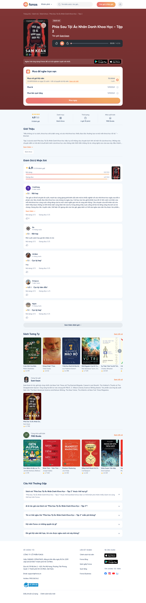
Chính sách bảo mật (47, 594)
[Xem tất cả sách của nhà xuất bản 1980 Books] (26, 435)
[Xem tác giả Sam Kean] (26, 380)
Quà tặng (83, 569)
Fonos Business (85, 574)
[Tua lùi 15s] (56, 43)
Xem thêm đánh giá (72, 325)
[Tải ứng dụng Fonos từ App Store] (110, 555)
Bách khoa (44, 14)
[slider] (89, 43)
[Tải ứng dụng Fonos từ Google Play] (111, 562)
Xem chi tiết (74, 81)
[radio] (73, 80)
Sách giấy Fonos (86, 564)
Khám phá (45, 4)
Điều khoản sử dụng (30, 594)
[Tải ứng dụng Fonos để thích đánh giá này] (27, 245)
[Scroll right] (120, 351)
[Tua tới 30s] (68, 43)
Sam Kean (64, 36)
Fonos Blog (84, 559)
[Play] (62, 43)
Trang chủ (27, 14)
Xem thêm (27, 147)
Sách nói (35, 14)
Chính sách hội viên (87, 554)
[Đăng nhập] (120, 4)
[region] (73, 118)
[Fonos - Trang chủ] (30, 4)
